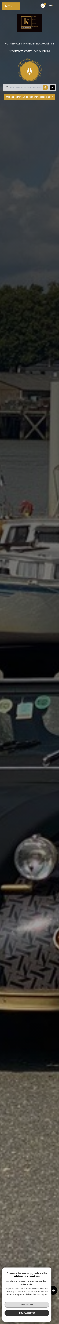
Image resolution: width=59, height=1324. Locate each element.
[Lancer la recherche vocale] (29, 70)
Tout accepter (27, 1313)
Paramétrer (26, 1304)
